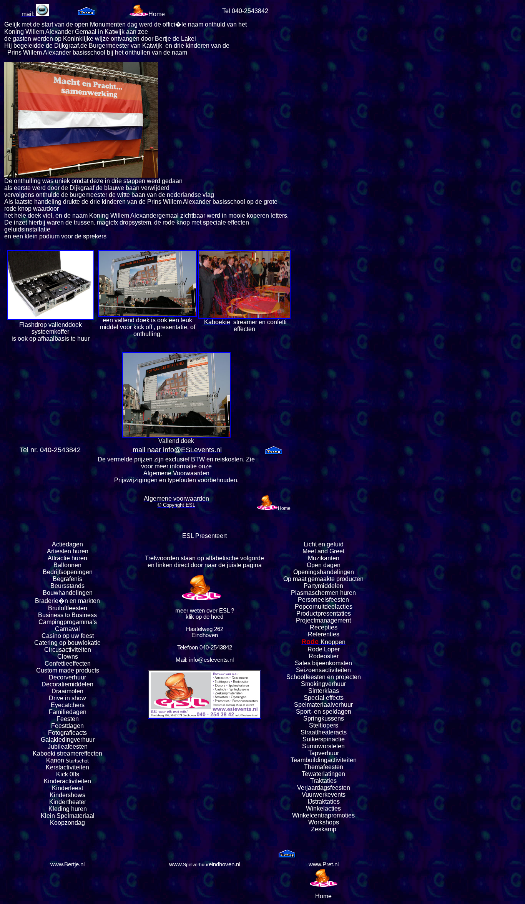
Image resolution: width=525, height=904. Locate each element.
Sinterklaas (323, 691)
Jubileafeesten (68, 746)
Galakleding (57, 739)
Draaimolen (67, 691)
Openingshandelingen (323, 572)
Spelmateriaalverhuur (323, 704)
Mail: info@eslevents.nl (205, 660)
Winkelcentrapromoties (323, 815)
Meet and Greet (323, 551)
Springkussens (323, 718)
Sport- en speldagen (323, 711)
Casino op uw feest (68, 636)
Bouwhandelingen (68, 592)
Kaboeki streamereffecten (67, 753)
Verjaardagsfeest (320, 787)
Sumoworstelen (323, 746)
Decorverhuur (67, 677)
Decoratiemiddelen (67, 684)
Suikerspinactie (323, 739)
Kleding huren (67, 809)
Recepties (323, 627)
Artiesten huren (67, 551)
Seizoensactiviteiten (323, 670)
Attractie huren (67, 558)
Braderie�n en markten (67, 601)
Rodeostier (324, 656)
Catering (46, 642)
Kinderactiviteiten (67, 781)
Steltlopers (323, 725)
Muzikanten (323, 558)
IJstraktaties (323, 801)
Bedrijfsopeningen (68, 572)
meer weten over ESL (202, 611)
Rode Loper (323, 649)
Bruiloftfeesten (67, 608)
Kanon (55, 760)
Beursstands (67, 586)
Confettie (57, 663)
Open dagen (324, 565)
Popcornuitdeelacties (323, 606)
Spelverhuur (196, 864)
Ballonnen (67, 565)
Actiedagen (67, 544)
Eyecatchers (68, 705)
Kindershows (67, 795)
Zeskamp (323, 829)
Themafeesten (323, 767)
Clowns (67, 656)
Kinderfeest (67, 788)
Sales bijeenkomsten (323, 663)
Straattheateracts (324, 732)
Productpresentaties (323, 613)
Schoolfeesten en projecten (323, 677)
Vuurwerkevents (324, 794)
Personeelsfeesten (323, 599)
